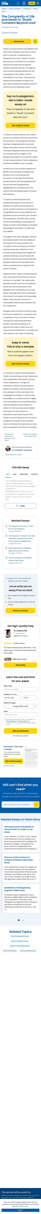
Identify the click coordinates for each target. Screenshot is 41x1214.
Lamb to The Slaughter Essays (19, 946)
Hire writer (20, 665)
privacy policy (23, 721)
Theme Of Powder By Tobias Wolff (29, 435)
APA (8, 474)
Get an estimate (20, 731)
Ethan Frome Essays (10, 951)
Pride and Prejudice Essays (19, 941)
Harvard (24, 474)
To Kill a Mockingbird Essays (20, 936)
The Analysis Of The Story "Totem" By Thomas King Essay (21, 527)
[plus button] (35, 706)
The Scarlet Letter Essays (28, 951)
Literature (27, 9)
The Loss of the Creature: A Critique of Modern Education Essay (18, 860)
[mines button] (6, 706)
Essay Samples (15, 9)
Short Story (14, 27)
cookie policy (23, 1206)
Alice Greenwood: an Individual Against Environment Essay (20, 549)
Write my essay (20, 610)
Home (4, 9)
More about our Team (13, 455)
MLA (14, 474)
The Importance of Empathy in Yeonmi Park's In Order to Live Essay (19, 829)
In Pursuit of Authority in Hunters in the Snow (10, 437)
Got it (20, 1210)
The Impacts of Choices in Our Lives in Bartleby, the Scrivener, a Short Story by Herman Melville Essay (22, 538)
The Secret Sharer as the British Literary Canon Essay (20, 559)
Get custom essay (20, 363)
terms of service (11, 721)
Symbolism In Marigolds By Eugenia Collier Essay (17, 889)
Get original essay (20, 125)
